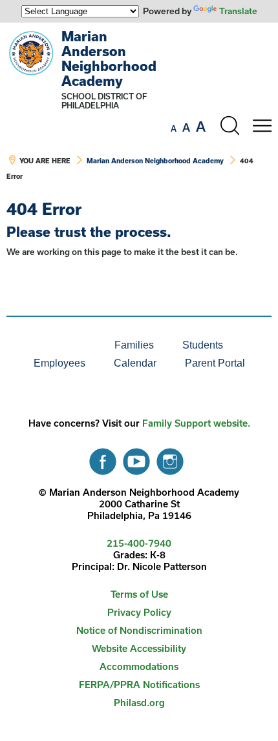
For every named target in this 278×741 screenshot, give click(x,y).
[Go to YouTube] (136, 458)
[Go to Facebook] (103, 458)
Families (134, 345)
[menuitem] (56, 345)
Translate (238, 11)
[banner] (139, 111)
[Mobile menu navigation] (262, 126)
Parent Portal (215, 363)
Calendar (135, 363)
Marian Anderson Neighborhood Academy (108, 58)
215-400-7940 (139, 543)
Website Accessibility (139, 648)
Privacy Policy (139, 612)
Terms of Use (139, 594)
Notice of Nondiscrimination (139, 630)
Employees (59, 363)
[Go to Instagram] (170, 458)
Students (202, 345)
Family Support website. (196, 423)
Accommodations (139, 666)
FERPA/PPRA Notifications (139, 684)
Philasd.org (139, 702)
